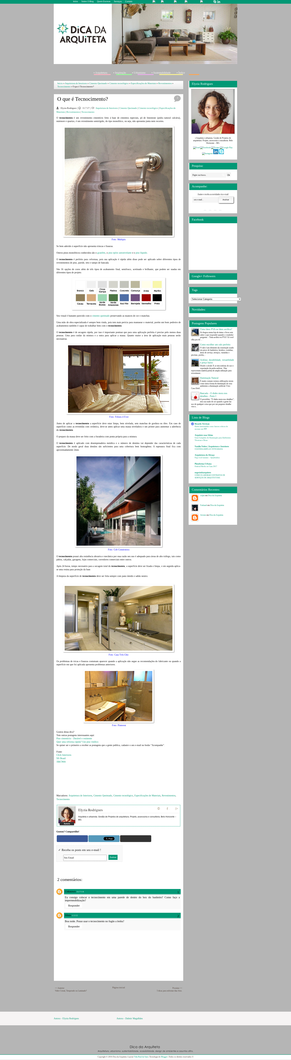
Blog (158, 808)
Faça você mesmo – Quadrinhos (207, 458)
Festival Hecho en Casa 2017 (206, 466)
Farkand (203, 505)
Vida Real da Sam (141, 1057)
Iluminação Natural (209, 378)
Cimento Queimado (98, 83)
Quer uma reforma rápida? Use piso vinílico (77, 742)
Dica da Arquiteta (215, 495)
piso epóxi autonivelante (120, 253)
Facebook (167, 808)
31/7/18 (80, 892)
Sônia (68, 915)
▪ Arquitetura (100, 72)
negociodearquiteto (203, 472)
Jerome (203, 515)
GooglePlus (177, 808)
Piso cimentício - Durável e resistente (74, 738)
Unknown (70, 891)
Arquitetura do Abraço (205, 455)
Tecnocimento (63, 86)
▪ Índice (181, 72)
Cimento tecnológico (119, 83)
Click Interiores (63, 755)
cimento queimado (101, 316)
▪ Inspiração (119, 72)
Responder (74, 905)
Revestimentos (165, 83)
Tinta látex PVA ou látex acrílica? (216, 329)
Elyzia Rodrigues (90, 809)
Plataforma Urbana (203, 464)
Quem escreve (103, 1)
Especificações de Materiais (143, 83)
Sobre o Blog (87, 1)
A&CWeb (61, 761)
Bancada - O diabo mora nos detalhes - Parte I (213, 394)
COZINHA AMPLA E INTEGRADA (209, 449)
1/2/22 (75, 915)
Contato (128, 1)
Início (75, 1)
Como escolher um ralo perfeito (215, 344)
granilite (101, 253)
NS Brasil (61, 758)
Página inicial (118, 987)
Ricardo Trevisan (202, 424)
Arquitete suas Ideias (204, 435)
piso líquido (141, 253)
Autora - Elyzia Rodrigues (66, 1018)
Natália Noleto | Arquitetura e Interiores (212, 446)
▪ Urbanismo (139, 72)
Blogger (164, 1057)
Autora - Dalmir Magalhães (130, 1018)
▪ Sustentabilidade (161, 72)
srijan (202, 495)
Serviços (118, 1)
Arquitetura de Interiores (76, 83)
